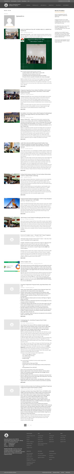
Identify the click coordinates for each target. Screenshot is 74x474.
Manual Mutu (29, 445)
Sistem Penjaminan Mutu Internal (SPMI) (42, 444)
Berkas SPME (62, 439)
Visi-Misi (28, 437)
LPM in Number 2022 (26, 261)
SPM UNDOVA (43, 5)
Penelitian (19, 1)
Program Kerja (29, 447)
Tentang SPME (63, 435)
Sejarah (28, 439)
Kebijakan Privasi (56, 472)
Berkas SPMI (40, 439)
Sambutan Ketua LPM (31, 435)
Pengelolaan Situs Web (46, 472)
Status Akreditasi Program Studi (30, 454)
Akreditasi (51, 5)
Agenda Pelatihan (41, 457)
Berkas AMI (51, 439)
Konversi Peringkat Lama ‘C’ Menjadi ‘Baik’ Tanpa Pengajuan (36, 235)
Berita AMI (22, 148)
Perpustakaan (24, 1)
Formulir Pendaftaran (42, 455)
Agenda (50, 459)
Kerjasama (51, 455)
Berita (22, 32)
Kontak (62, 472)
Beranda (28, 5)
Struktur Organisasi (30, 441)
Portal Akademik (13, 1)
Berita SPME (23, 201)
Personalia (68, 472)
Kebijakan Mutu (29, 443)
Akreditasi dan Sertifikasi (25, 236)
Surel (28, 1)
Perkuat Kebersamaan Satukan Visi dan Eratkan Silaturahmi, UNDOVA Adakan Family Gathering (36, 175)
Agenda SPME (63, 441)
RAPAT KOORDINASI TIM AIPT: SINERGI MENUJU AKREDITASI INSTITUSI (61, 15)
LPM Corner (65, 5)
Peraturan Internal (52, 453)
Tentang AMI (51, 435)
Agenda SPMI (40, 441)
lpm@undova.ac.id (12, 443)
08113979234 (11, 446)
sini (32, 420)
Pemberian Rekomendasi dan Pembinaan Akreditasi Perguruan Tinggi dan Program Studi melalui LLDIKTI (36, 386)
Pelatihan (58, 5)
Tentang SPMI (40, 435)
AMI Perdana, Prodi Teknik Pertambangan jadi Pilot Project (35, 217)
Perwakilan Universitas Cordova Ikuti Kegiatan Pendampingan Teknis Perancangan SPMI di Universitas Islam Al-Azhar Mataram (36, 114)
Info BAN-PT (33, 236)
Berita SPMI (23, 94)
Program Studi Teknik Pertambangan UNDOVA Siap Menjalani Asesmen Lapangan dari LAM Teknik (36, 199)
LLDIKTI (32, 389)
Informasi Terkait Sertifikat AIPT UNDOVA (31, 459)
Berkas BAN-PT (29, 456)
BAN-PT (32, 263)
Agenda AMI (51, 441)
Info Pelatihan (40, 453)
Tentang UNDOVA (7, 1)
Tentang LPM (35, 5)
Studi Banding (51, 457)
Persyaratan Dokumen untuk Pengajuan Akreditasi (31, 463)
